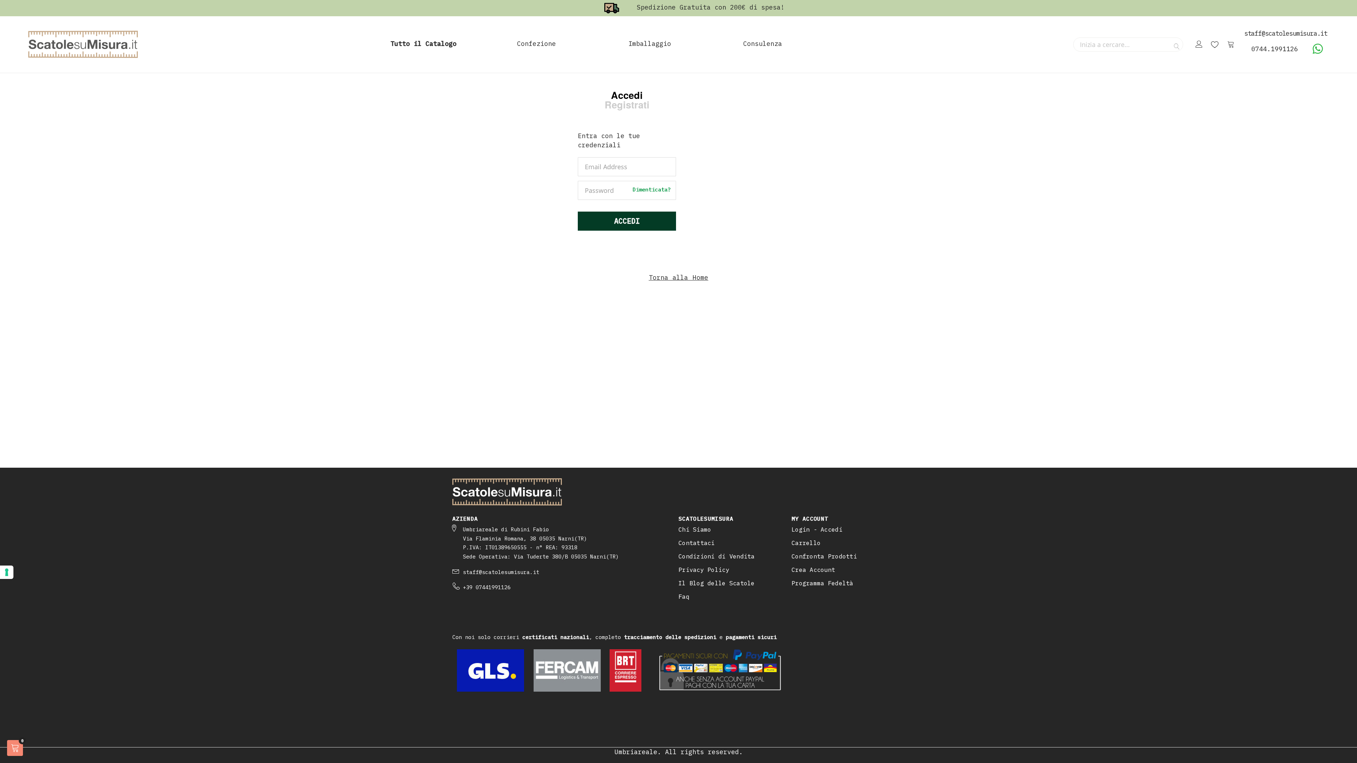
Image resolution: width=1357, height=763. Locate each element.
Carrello (806, 543)
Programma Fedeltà (822, 583)
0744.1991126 (1274, 49)
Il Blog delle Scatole (716, 583)
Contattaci (696, 543)
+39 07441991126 (487, 587)
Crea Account (813, 570)
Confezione (536, 44)
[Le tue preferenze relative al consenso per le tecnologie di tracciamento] (6, 572)
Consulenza (762, 44)
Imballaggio (649, 44)
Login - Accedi (817, 529)
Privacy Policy (703, 570)
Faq (683, 597)
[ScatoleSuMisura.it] (83, 44)
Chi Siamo (694, 529)
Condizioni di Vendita (716, 556)
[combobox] (1128, 44)
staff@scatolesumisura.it (501, 572)
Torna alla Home (679, 277)
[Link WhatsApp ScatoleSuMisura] (1317, 52)
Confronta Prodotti (824, 556)
